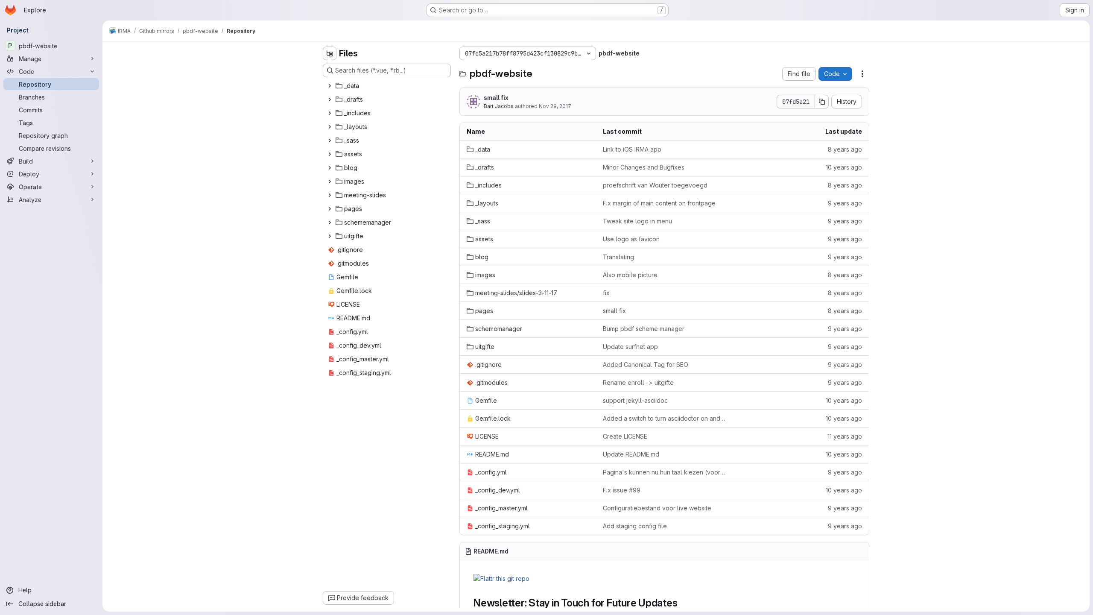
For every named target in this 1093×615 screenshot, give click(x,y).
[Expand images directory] (329, 181)
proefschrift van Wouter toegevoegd (655, 185)
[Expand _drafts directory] (329, 99)
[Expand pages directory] (329, 209)
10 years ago (844, 167)
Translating (618, 257)
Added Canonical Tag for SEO (645, 364)
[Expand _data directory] (329, 86)
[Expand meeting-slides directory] (329, 195)
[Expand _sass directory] (329, 140)
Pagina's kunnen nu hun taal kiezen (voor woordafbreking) (664, 472)
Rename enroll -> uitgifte (638, 382)
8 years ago (845, 149)
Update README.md (631, 454)
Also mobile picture (630, 274)
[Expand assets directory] (329, 154)
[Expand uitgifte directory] (329, 236)
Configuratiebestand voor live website (657, 508)
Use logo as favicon (631, 239)
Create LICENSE (625, 436)
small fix (496, 97)
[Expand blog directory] (329, 168)
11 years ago (844, 436)
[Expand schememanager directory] (329, 222)
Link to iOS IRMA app (632, 149)
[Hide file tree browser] (329, 53)
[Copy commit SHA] (822, 101)
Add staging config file (635, 526)
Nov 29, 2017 (555, 106)
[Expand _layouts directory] (329, 127)
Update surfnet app (630, 346)
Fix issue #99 (621, 490)
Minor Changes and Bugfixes (643, 167)
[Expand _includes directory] (329, 113)
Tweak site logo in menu (637, 221)
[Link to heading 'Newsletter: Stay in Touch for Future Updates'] (682, 603)
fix (606, 292)
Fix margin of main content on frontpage (659, 203)
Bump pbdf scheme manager (643, 328)
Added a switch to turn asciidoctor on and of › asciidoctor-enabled (664, 418)
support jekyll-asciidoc (635, 400)
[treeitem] (387, 86)
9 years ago (845, 203)
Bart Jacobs (499, 106)
